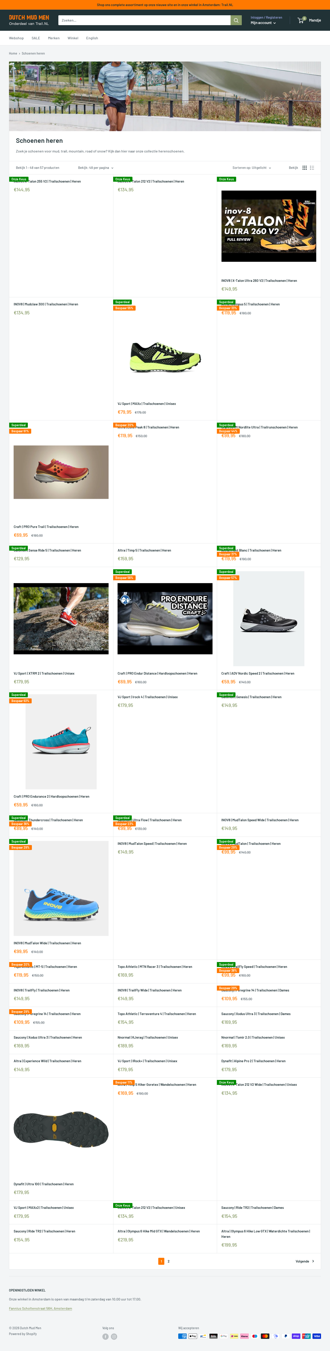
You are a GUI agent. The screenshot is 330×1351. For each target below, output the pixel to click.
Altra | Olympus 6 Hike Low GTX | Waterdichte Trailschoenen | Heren (265, 1233)
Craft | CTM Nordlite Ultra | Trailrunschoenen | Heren (259, 427)
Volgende (302, 1261)
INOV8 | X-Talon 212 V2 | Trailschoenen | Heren (151, 181)
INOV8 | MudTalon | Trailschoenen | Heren (251, 843)
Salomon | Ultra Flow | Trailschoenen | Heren (150, 820)
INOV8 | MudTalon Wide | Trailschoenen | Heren (47, 943)
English (92, 38)
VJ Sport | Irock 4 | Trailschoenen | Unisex (148, 697)
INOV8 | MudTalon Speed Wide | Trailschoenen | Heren (260, 820)
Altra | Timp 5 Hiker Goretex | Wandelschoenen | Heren (157, 1084)
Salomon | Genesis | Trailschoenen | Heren (251, 697)
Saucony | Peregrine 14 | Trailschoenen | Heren (47, 1014)
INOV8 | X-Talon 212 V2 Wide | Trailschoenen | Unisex (259, 1084)
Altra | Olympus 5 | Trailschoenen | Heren (250, 304)
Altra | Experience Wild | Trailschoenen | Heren (47, 1061)
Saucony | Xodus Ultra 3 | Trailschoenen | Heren (48, 1037)
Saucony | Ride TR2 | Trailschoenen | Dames (252, 1207)
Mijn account (261, 22)
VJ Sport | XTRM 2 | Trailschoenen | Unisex (44, 673)
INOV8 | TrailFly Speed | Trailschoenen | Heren (254, 967)
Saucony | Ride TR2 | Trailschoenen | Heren (44, 1231)
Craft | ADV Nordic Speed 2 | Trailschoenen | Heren (257, 673)
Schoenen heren (33, 53)
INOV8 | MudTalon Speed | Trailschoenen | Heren (152, 843)
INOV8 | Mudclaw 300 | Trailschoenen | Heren (46, 304)
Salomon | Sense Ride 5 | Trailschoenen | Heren (47, 550)
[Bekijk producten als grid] (305, 168)
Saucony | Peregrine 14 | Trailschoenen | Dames (255, 990)
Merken (54, 38)
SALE (36, 38)
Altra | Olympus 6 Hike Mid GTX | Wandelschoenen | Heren (159, 1231)
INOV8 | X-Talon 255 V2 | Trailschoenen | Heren (47, 181)
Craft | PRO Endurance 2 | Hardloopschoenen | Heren (51, 796)
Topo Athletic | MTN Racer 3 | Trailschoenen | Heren (155, 967)
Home (13, 53)
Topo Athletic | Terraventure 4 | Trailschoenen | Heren (157, 1014)
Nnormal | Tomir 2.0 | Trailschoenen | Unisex (253, 1037)
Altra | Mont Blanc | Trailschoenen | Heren (251, 550)
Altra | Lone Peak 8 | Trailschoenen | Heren (148, 427)
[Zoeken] (236, 20)
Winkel (73, 38)
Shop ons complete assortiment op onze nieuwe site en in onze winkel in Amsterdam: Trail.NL (165, 5)
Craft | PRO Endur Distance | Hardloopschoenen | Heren (157, 673)
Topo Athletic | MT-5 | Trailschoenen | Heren (45, 967)
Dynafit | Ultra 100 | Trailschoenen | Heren (44, 1184)
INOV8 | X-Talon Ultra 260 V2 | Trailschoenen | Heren (259, 280)
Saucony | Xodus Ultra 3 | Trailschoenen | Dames (255, 1014)
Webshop (16, 38)
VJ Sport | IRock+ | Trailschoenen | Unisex (147, 1061)
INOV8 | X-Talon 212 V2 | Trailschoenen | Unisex (151, 1207)
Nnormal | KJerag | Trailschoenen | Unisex (148, 1037)
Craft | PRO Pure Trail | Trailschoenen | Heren (46, 527)
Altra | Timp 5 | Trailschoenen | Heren (144, 550)
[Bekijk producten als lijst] (312, 168)
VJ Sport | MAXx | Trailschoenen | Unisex (147, 404)
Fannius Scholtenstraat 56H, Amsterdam (40, 1308)
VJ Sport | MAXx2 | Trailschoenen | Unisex (44, 1207)
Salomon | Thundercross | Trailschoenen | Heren (48, 820)
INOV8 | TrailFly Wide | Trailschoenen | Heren (150, 990)
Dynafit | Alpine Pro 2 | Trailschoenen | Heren (253, 1061)
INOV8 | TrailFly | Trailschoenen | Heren (42, 990)
